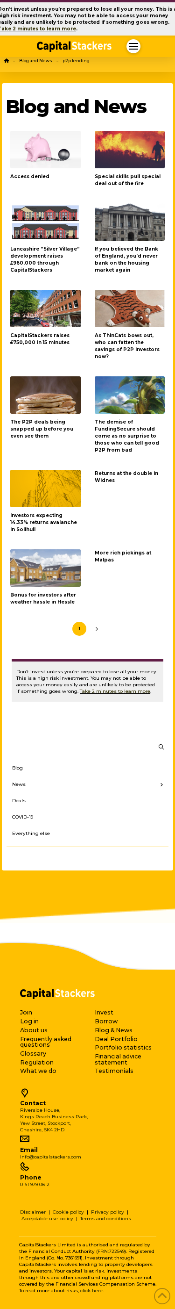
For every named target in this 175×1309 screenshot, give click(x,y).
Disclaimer (33, 1212)
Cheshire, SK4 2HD (42, 1130)
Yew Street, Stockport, (45, 1123)
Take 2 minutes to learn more (115, 691)
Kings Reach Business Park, (54, 1117)
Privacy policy (107, 1212)
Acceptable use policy (47, 1219)
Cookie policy (68, 1212)
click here (91, 1290)
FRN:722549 (111, 1251)
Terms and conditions (105, 1219)
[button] (133, 46)
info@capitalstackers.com (50, 1157)
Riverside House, (40, 1110)
